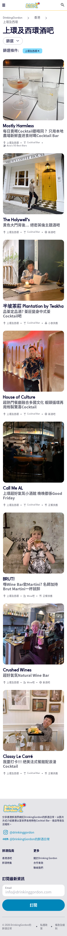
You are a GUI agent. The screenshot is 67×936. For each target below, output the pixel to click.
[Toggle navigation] (3, 5)
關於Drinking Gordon (45, 858)
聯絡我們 (38, 867)
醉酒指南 (8, 850)
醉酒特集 (7, 862)
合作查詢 (38, 862)
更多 (36, 850)
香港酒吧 (7, 858)
